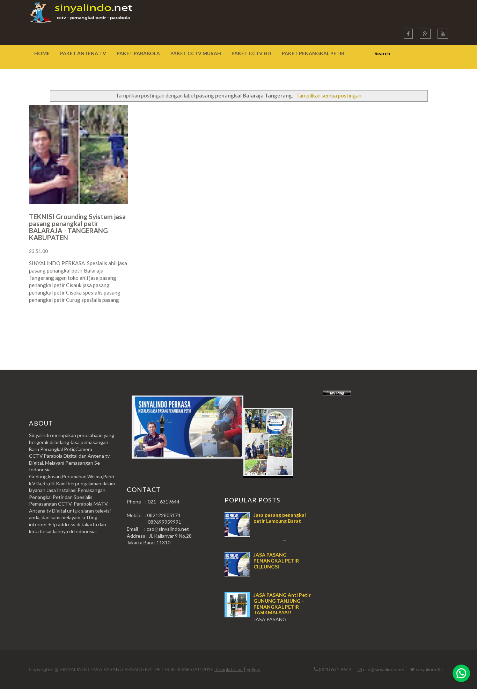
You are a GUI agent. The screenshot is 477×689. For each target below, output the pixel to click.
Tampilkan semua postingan (328, 95)
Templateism (228, 669)
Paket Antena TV (83, 53)
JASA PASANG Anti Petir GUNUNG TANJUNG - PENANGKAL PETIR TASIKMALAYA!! (282, 603)
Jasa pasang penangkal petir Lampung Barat (280, 518)
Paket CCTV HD (251, 53)
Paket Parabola (138, 53)
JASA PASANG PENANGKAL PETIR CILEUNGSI (276, 561)
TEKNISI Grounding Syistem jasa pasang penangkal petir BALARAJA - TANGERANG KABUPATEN (77, 226)
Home (42, 53)
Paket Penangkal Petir (313, 53)
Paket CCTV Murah (195, 53)
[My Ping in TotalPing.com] (337, 394)
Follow (253, 669)
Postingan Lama (412, 327)
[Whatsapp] (461, 673)
